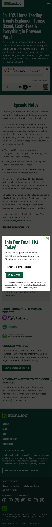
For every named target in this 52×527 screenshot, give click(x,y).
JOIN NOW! (14, 275)
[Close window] (47, 238)
